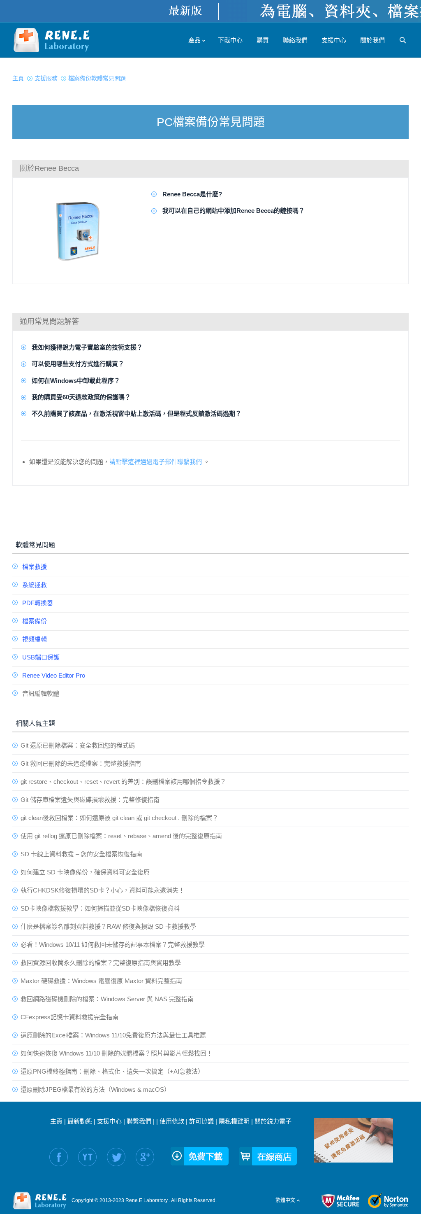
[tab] (210, 168)
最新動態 (79, 1121)
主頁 (56, 1121)
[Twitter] (116, 1157)
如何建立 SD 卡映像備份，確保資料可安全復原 (85, 872)
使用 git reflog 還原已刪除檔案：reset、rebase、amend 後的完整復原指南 (121, 835)
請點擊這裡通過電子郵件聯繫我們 (155, 461)
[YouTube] (87, 1157)
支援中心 (109, 1121)
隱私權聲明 (234, 1121)
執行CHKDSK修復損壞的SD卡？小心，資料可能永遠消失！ (103, 890)
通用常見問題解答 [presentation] (49, 321)
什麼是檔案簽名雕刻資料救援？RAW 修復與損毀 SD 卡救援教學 (108, 926)
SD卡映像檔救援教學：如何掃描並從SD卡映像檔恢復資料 (100, 908)
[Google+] (145, 1157)
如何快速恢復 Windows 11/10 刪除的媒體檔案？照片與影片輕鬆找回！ (117, 1053)
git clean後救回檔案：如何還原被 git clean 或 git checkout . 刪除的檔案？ (119, 817)
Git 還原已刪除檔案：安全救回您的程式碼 (78, 745)
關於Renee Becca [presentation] (49, 168)
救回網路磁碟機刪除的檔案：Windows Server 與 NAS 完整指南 (107, 998)
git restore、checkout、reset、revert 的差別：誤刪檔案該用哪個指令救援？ (123, 781)
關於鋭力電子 (272, 1121)
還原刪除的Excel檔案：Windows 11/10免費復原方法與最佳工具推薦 (113, 1035)
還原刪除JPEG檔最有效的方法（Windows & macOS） (95, 1089)
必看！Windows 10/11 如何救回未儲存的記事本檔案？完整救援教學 (113, 944)
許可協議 (201, 1121)
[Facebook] (58, 1157)
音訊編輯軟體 (40, 693)
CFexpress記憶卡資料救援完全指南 (69, 1017)
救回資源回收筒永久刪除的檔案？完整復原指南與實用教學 (101, 962)
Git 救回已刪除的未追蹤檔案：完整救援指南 (81, 763)
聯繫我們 (139, 1121)
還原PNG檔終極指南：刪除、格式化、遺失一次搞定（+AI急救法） (112, 1071)
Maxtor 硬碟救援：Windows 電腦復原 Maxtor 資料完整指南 (101, 980)
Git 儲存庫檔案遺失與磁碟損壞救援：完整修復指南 (90, 799)
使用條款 (172, 1121)
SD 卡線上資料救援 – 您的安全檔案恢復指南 (81, 853)
